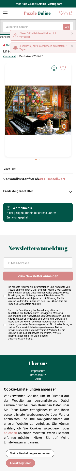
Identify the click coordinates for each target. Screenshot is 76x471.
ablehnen (10, 433)
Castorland (9, 56)
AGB (38, 379)
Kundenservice (31, 333)
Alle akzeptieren (20, 463)
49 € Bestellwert (52, 179)
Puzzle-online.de (17, 289)
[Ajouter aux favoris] (63, 68)
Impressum (38, 371)
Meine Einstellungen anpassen (30, 453)
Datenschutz (38, 375)
